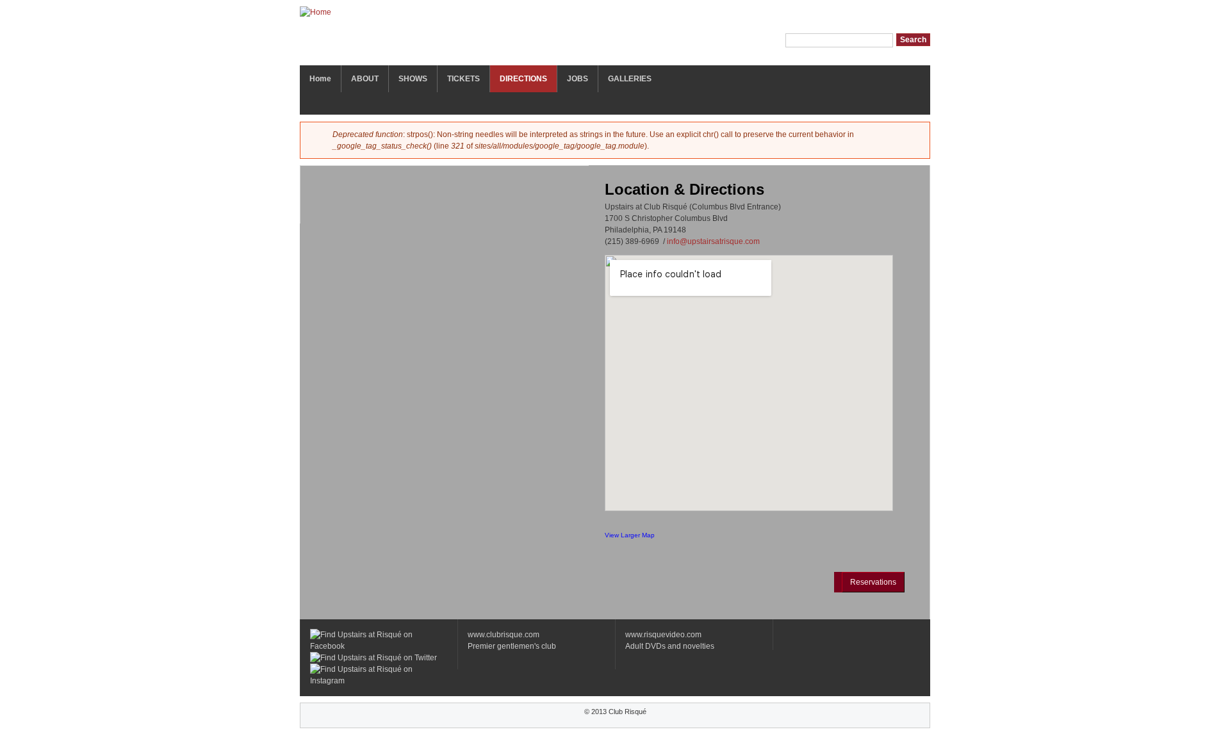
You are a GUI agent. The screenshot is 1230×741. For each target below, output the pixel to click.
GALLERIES (630, 78)
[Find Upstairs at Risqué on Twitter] (373, 657)
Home (320, 78)
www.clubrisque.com (503, 634)
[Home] (315, 15)
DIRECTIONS (523, 78)
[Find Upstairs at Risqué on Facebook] (379, 646)
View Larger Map (630, 535)
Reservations (873, 582)
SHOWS (412, 78)
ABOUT (365, 78)
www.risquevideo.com (663, 634)
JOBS (577, 78)
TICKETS (463, 78)
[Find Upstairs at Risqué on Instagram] (379, 680)
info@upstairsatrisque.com (713, 241)
